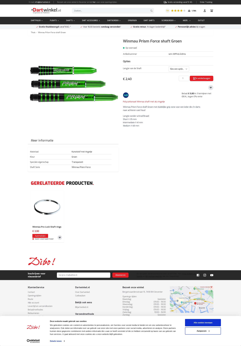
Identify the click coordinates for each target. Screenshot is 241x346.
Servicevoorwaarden (153, 276)
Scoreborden (167, 20)
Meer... (186, 20)
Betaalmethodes (35, 309)
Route (30, 299)
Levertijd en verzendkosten (40, 306)
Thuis (33, 32)
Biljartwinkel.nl (81, 307)
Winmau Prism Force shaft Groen (52, 32)
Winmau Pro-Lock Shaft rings (46, 227)
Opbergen (132, 20)
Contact (31, 292)
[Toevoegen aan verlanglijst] (210, 87)
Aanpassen (201, 331)
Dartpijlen (36, 20)
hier (94, 2)
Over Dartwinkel (82, 292)
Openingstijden (34, 295)
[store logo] (46, 10)
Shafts (69, 20)
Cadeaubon (80, 295)
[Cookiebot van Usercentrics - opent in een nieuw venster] (33, 341)
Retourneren (33, 313)
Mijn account (33, 302)
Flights (53, 20)
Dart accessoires (90, 20)
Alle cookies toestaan (203, 323)
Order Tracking (206, 2)
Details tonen (56, 341)
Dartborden (112, 20)
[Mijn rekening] (204, 10)
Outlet (201, 20)
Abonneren (120, 275)
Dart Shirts (149, 20)
